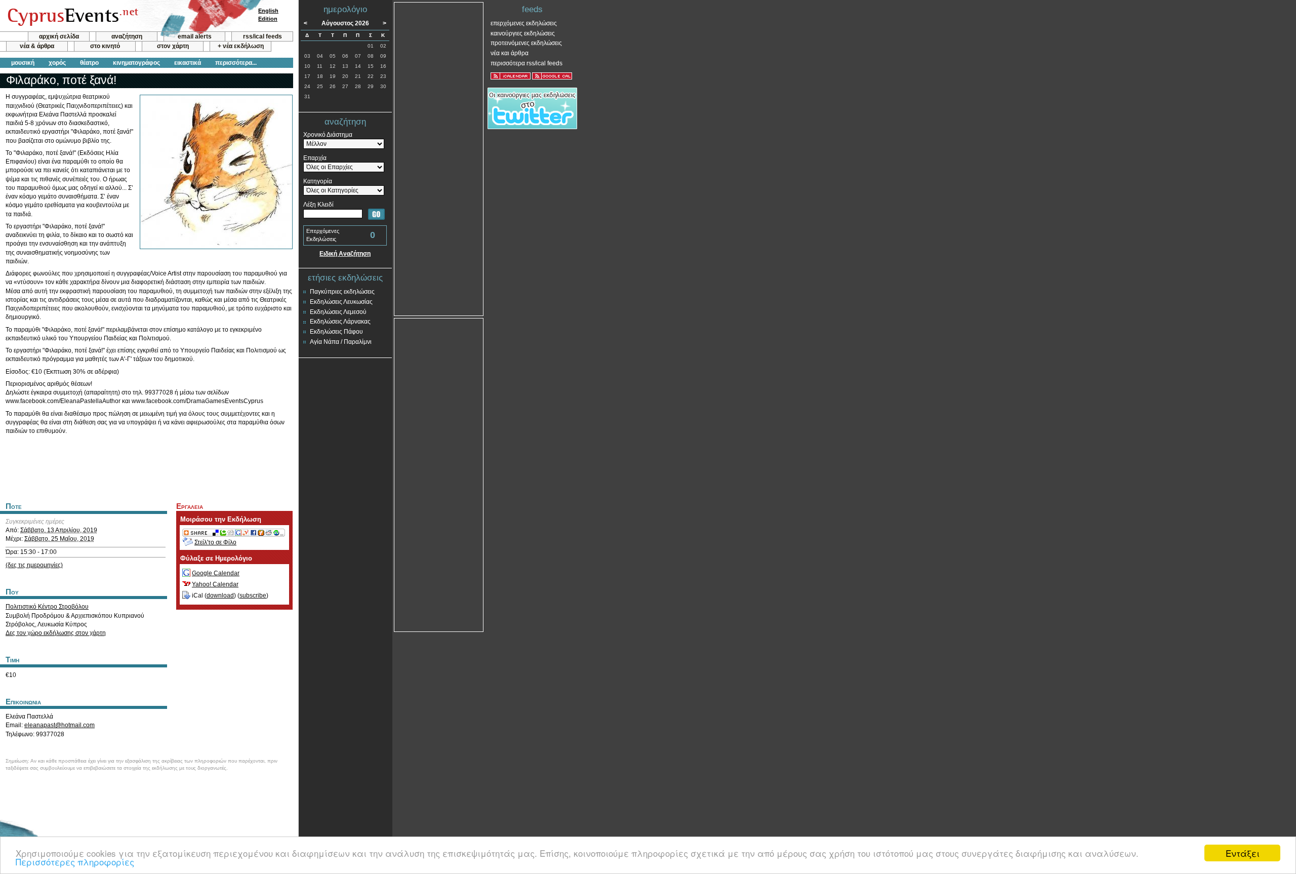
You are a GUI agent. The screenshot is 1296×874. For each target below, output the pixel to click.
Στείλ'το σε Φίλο (215, 542)
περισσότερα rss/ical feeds (526, 63)
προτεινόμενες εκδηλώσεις (526, 43)
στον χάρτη (173, 46)
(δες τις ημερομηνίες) (34, 565)
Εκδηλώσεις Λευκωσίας (341, 301)
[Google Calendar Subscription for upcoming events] (552, 76)
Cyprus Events (71, 16)
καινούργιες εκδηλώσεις (523, 33)
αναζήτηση (126, 36)
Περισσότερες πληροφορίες (75, 861)
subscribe (252, 595)
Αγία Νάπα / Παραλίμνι (341, 341)
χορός (57, 62)
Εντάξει (1243, 853)
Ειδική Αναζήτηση (345, 253)
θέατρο (89, 62)
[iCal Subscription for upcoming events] (511, 76)
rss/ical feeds (262, 36)
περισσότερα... (236, 62)
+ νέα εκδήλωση (241, 46)
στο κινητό (105, 46)
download (220, 595)
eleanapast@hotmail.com (59, 725)
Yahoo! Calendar (215, 584)
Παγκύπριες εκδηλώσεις (342, 291)
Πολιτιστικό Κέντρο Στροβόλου (47, 606)
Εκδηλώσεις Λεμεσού (338, 311)
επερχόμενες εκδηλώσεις (524, 23)
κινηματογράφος (136, 62)
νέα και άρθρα (510, 53)
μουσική (22, 62)
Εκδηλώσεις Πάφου (336, 331)
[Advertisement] (146, 467)
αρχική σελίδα (59, 36)
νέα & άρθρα (37, 46)
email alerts (195, 36)
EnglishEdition (268, 15)
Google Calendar (215, 573)
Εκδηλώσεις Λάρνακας (340, 321)
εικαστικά (187, 62)
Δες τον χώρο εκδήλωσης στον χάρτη (56, 633)
